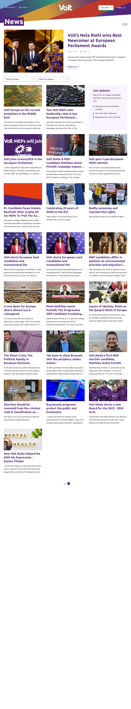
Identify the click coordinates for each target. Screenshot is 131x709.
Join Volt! (105, 8)
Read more (72, 66)
